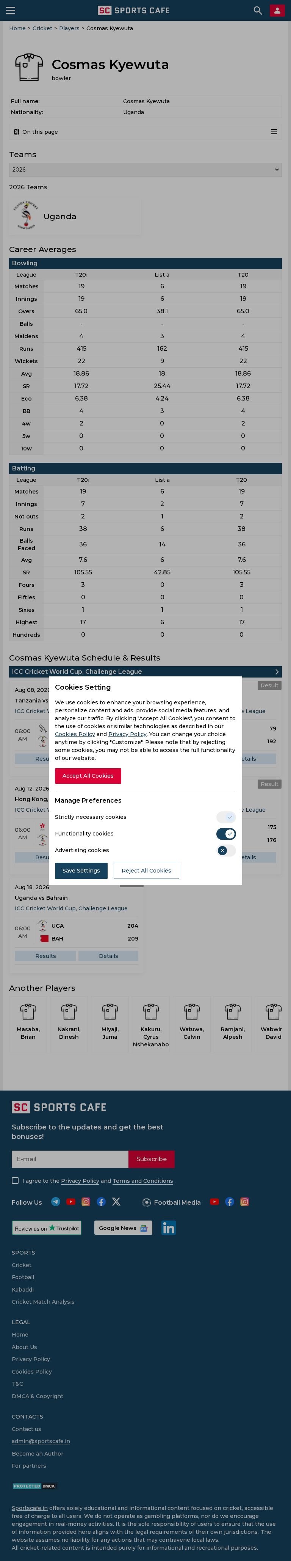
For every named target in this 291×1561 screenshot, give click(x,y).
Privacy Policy (127, 734)
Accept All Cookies (88, 775)
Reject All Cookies (146, 870)
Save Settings (81, 870)
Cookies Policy (75, 734)
